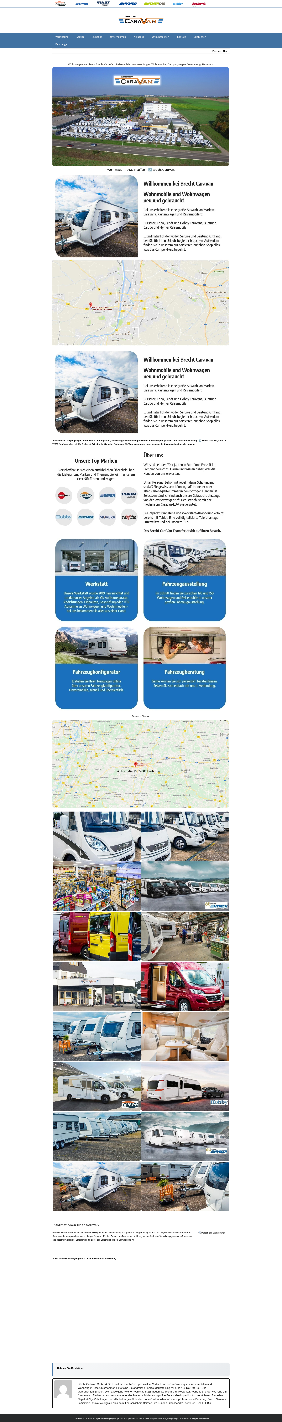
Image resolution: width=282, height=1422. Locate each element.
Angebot (113, 1418)
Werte (141, 1418)
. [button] (195, 444)
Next (225, 51)
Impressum (133, 1418)
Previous (216, 51)
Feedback (158, 1418)
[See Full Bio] (212, 1403)
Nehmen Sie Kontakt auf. (71, 1368)
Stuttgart (147, 1232)
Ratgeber (167, 1418)
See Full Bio (204, 1403)
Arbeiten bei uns (202, 1418)
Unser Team (123, 1418)
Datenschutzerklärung (186, 1418)
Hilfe (174, 1418)
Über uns (149, 1418)
